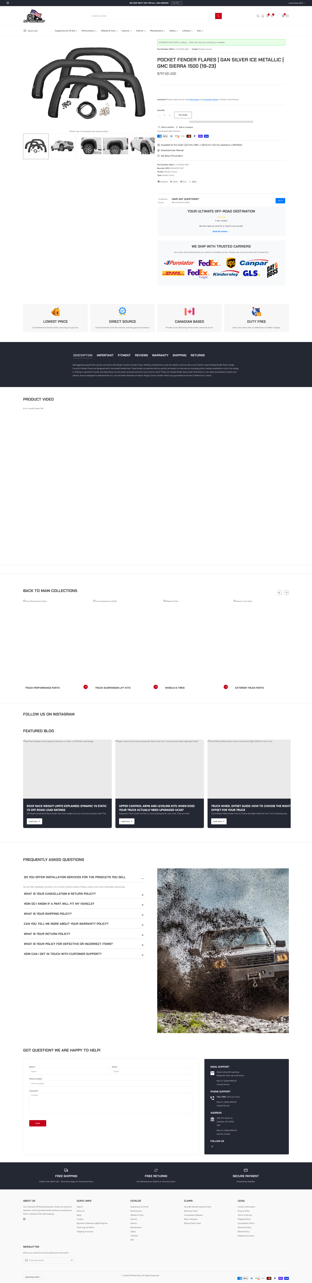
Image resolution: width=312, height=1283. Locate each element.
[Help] (287, 16)
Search (80, 1207)
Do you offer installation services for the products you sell (75, 877)
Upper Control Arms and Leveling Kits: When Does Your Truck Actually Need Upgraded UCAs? (157, 807)
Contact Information (246, 1207)
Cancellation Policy (246, 1223)
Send (37, 1123)
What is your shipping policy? (48, 914)
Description (194, 99)
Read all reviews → (221, 231)
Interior (139, 30)
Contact (80, 1219)
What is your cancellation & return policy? (60, 894)
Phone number (36, 1079)
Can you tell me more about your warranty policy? (66, 924)
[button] (221, 122)
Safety (173, 30)
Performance (88, 30)
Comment (34, 1091)
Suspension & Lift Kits (65, 30)
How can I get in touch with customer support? (63, 954)
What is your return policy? (47, 934)
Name (32, 1067)
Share (194, 181)
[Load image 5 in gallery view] (142, 146)
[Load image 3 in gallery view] (89, 146)
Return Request (190, 1219)
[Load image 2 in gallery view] (62, 146)
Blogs (79, 1215)
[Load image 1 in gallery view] (36, 146)
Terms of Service (245, 1215)
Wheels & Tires (108, 30)
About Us (81, 1211)
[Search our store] (218, 16)
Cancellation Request (193, 1215)
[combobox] (156, 16)
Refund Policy (244, 1231)
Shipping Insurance (85, 1231)
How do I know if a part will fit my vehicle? (59, 904)
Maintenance (156, 30)
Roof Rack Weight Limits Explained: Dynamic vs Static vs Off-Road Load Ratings (67, 807)
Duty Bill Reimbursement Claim (197, 1207)
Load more (33, 821)
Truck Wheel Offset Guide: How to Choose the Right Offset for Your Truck (251, 807)
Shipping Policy (244, 1219)
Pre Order (183, 115)
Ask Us (280, 201)
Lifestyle (186, 30)
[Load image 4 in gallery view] (115, 146)
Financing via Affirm (85, 1227)
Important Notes (211, 99)
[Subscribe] (71, 1260)
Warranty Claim (191, 1211)
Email (115, 1067)
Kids (199, 30)
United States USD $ (296, 3)
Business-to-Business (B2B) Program (92, 1223)
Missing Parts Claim (192, 1223)
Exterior (126, 30)
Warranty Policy (244, 1227)
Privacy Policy (244, 1211)
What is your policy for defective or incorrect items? (68, 944)
